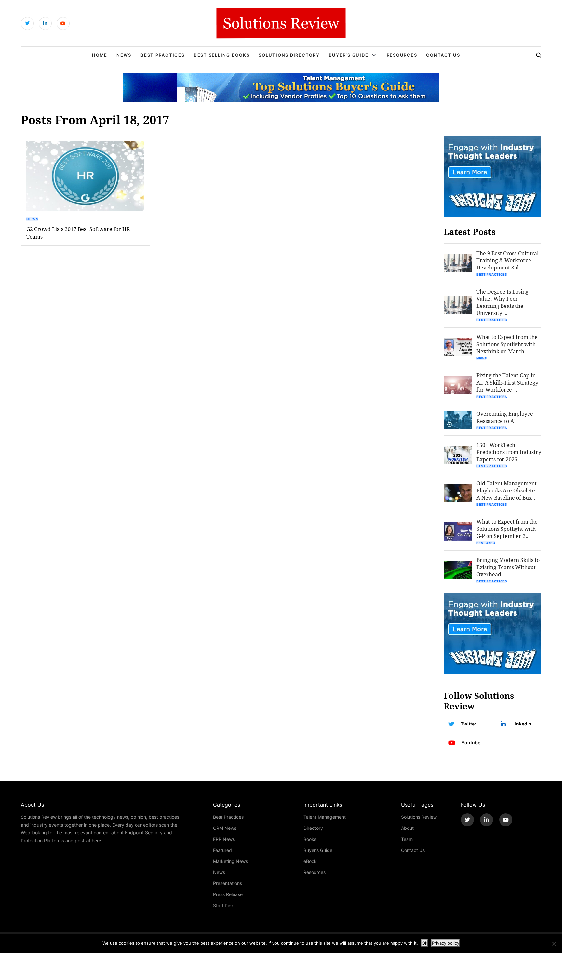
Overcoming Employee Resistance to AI (504, 417)
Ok (424, 943)
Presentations (227, 883)
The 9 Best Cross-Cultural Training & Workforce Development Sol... (507, 260)
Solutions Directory (289, 55)
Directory (313, 828)
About (407, 828)
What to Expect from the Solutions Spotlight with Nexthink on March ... (507, 344)
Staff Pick (223, 905)
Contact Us (443, 55)
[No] (554, 943)
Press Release (228, 894)
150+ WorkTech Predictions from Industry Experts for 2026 (508, 452)
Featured (485, 542)
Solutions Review (419, 817)
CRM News (224, 828)
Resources (402, 55)
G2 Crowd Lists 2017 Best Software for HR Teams (78, 233)
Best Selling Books (222, 55)
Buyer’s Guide (348, 55)
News (123, 55)
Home (99, 55)
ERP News (224, 839)
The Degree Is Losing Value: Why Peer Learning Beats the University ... (502, 302)
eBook (310, 861)
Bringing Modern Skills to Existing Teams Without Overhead (508, 567)
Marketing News (230, 861)
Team (407, 839)
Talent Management (324, 817)
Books (309, 839)
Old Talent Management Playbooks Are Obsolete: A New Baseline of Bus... (506, 490)
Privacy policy (445, 943)
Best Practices (162, 55)
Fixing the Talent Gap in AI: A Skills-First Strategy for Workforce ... (507, 382)
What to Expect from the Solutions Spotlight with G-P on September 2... (507, 528)
